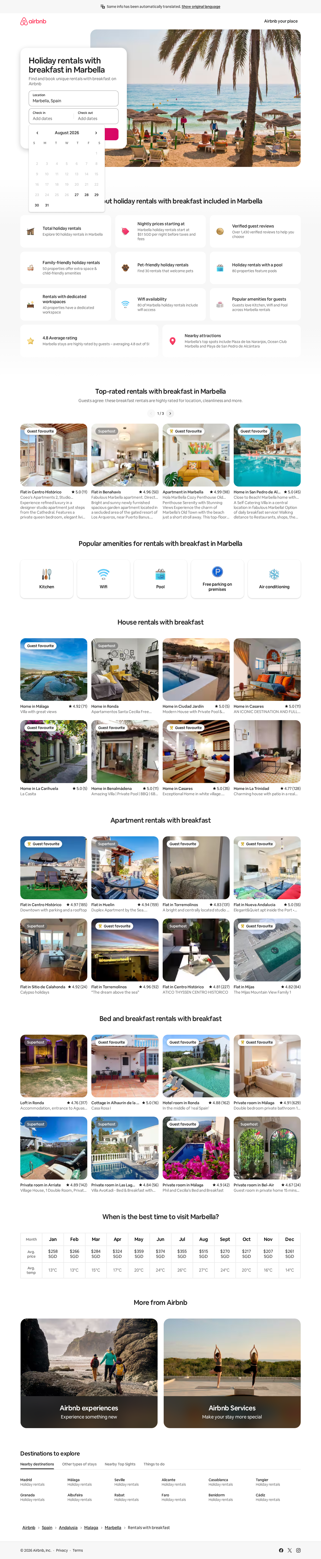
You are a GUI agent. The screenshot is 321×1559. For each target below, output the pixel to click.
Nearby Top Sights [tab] (120, 1464)
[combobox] (73, 101)
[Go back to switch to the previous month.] (37, 132)
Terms (78, 1550)
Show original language (201, 6)
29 (96, 195)
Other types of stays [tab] (79, 1464)
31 (47, 205)
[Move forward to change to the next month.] (95, 132)
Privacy (62, 1550)
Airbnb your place (281, 21)
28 (87, 195)
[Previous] (151, 413)
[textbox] (51, 118)
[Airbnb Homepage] (33, 21)
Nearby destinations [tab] (37, 1464)
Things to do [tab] (154, 1464)
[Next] (170, 413)
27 (77, 195)
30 (37, 205)
